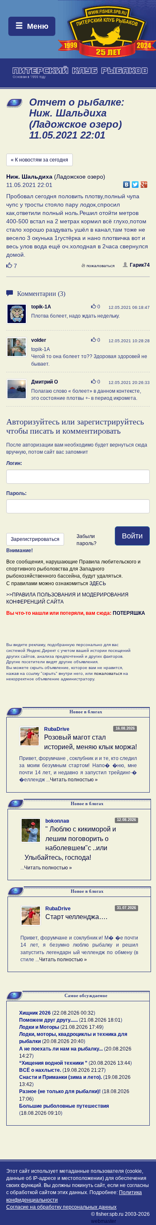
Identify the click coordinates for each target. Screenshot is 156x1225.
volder (38, 340)
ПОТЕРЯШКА (129, 613)
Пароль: (16, 493)
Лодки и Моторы (39, 1027)
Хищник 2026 (35, 1013)
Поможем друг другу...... (48, 1020)
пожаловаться (100, 265)
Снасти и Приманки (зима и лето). (60, 1077)
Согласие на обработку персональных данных (61, 1207)
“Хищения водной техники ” (53, 1063)
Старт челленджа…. (76, 916)
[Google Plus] (144, 182)
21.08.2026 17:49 (82, 1027)
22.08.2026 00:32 (74, 1013)
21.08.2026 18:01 (101, 1020)
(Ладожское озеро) (55, 176)
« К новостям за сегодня (39, 160)
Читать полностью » (74, 780)
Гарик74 (140, 265)
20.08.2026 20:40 (64, 1041)
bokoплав (57, 821)
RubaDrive (56, 729)
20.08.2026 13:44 (110, 1063)
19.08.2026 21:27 (84, 1070)
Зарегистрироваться (35, 539)
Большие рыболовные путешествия (64, 1106)
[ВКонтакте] (126, 182)
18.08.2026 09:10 (41, 1113)
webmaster (103, 1221)
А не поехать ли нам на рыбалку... (61, 1049)
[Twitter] (135, 182)
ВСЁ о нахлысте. (40, 1070)
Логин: (14, 463)
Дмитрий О (44, 382)
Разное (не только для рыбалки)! (60, 1091)
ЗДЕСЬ (97, 583)
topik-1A (41, 307)
